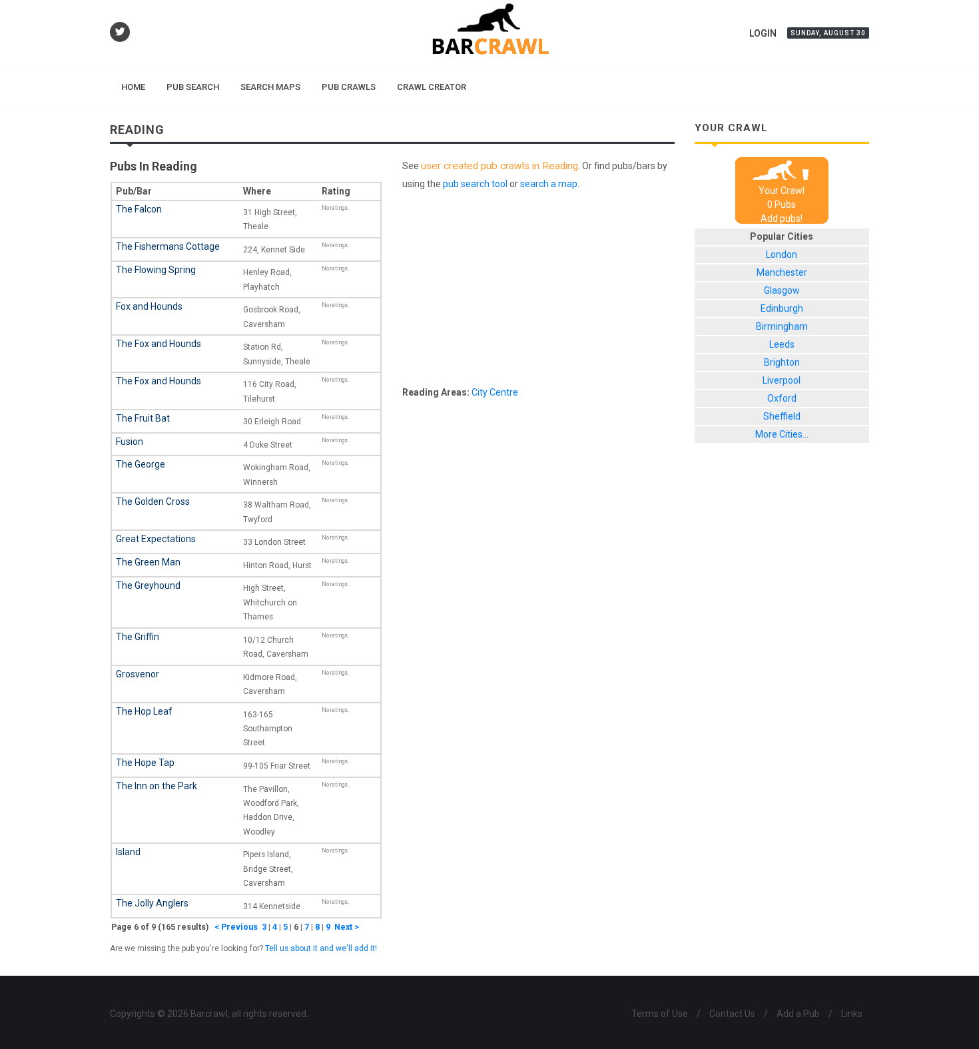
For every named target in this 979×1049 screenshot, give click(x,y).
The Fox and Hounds (158, 343)
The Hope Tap (145, 762)
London (781, 254)
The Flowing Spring (156, 269)
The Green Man (148, 562)
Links (851, 1013)
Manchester (782, 272)
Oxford (782, 398)
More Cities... (782, 434)
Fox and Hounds (149, 306)
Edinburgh (782, 308)
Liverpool (782, 380)
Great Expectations (156, 538)
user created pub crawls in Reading (499, 166)
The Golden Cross (153, 501)
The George (140, 464)
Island (128, 852)
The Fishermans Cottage (168, 246)
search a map (548, 183)
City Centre (495, 392)
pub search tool (475, 183)
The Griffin (137, 636)
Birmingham (782, 326)
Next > (346, 927)
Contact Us (732, 1013)
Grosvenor (137, 674)
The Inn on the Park (156, 786)
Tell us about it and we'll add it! (321, 948)
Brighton (782, 362)
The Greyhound (148, 585)
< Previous (236, 927)
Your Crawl (782, 190)
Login (763, 33)
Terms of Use (659, 1013)
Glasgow (782, 290)
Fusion (129, 441)
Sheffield (782, 416)
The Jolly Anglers (152, 903)
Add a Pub (798, 1013)
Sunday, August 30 (828, 33)
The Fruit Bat (143, 418)
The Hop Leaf (144, 711)
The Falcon (139, 209)
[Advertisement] (538, 291)
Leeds (782, 344)
